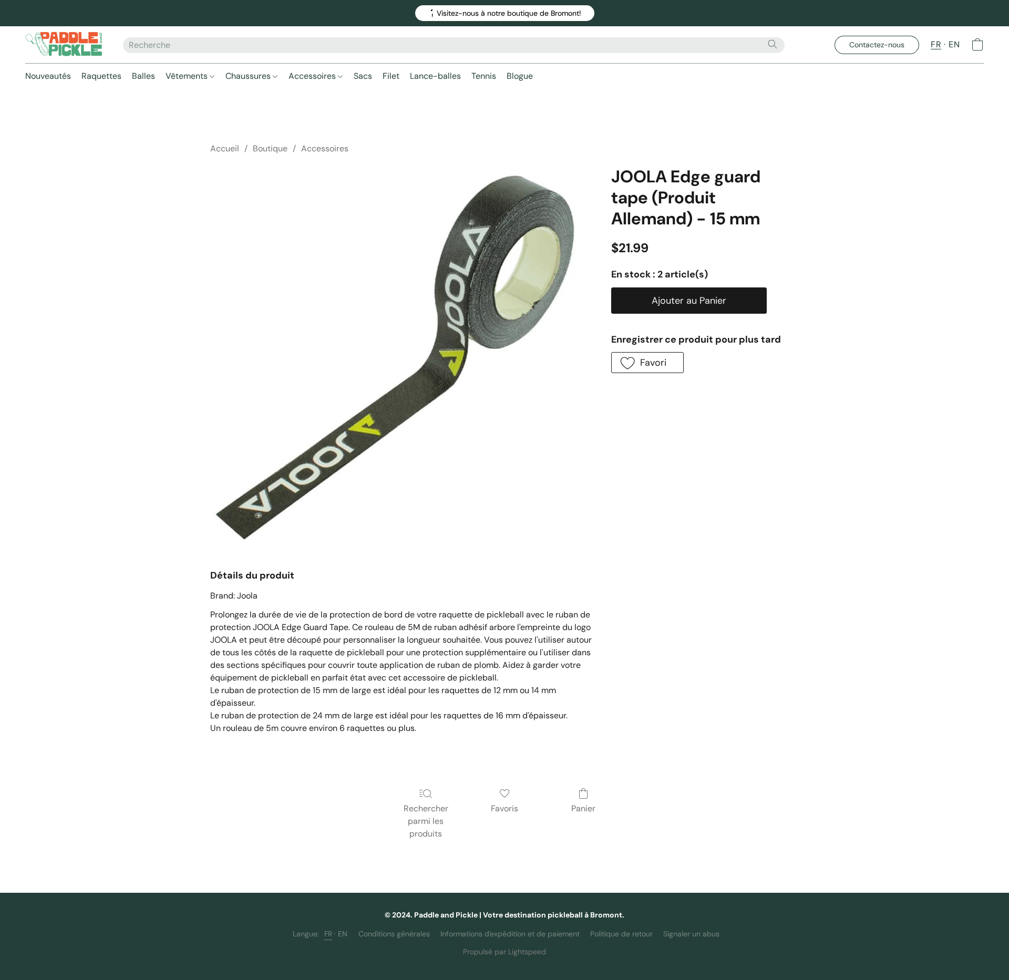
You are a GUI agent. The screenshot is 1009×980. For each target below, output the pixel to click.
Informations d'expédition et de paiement (510, 933)
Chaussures (249, 75)
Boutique (270, 148)
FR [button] (936, 44)
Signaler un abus (691, 933)
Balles (143, 75)
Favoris (504, 808)
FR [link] (328, 933)
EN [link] (343, 933)
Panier (583, 808)
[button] (504, 13)
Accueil (224, 148)
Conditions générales (394, 933)
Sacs (363, 75)
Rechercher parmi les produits (426, 821)
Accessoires (313, 75)
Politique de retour (621, 933)
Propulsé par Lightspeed (504, 951)
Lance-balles (435, 75)
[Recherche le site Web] (772, 44)
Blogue (520, 75)
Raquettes (101, 75)
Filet (391, 75)
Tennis (483, 75)
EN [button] (954, 44)
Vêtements (188, 75)
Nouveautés (48, 75)
